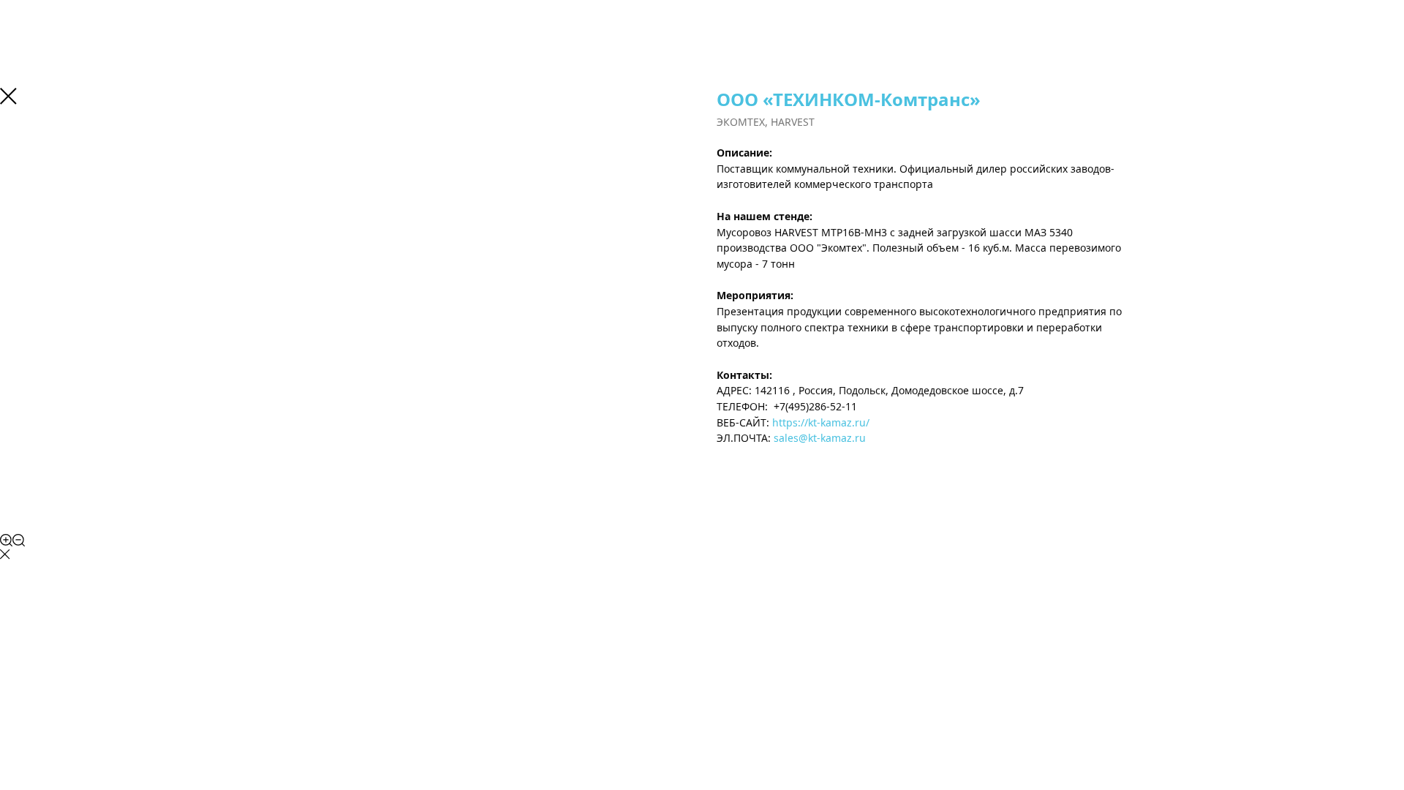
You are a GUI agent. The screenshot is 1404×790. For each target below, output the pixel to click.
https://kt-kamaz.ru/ (820, 422)
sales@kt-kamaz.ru (820, 438)
